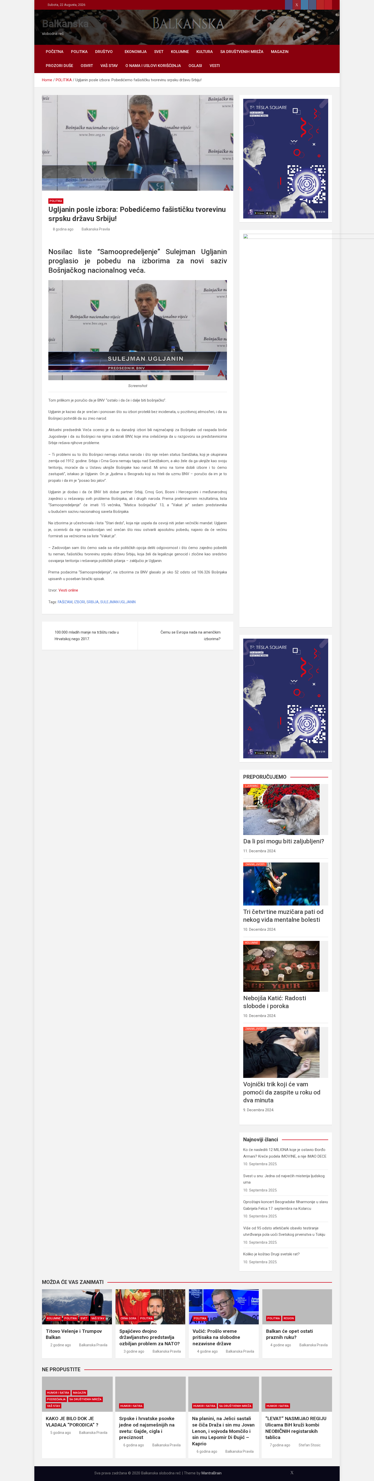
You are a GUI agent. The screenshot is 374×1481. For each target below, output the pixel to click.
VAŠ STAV (109, 65)
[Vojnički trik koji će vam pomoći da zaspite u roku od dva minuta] (281, 1027)
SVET (158, 51)
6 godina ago (133, 1445)
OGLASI (195, 65)
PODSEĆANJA (56, 1399)
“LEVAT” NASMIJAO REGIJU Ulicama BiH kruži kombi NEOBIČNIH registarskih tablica (295, 1428)
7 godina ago (280, 1445)
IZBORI (79, 602)
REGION (289, 1318)
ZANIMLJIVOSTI (255, 864)
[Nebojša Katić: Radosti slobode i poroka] (281, 941)
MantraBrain (212, 1473)
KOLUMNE (180, 51)
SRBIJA (93, 602)
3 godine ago (134, 1351)
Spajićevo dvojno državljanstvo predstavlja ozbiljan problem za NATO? (149, 1337)
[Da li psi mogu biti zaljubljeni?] (281, 784)
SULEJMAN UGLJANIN (118, 602)
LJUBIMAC (251, 786)
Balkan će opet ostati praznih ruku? (289, 1334)
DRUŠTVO (104, 51)
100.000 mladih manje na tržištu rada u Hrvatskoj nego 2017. (87, 635)
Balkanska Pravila (96, 229)
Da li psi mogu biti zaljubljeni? (283, 841)
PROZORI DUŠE (59, 65)
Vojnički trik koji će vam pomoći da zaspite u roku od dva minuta (282, 1092)
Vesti (215, 65)
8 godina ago (63, 229)
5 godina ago (60, 1433)
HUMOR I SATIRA (58, 1392)
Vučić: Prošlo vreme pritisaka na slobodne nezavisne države (216, 1337)
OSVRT (87, 65)
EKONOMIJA (136, 51)
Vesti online (68, 590)
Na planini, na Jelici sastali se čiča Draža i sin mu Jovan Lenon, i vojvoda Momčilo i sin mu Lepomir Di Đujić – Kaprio (223, 1431)
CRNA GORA (128, 1318)
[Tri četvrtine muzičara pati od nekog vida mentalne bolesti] (281, 862)
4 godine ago (207, 1351)
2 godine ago (60, 1345)
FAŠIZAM (65, 602)
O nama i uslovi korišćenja (153, 65)
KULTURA (204, 51)
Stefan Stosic (310, 1445)
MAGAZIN (280, 51)
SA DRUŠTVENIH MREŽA (241, 51)
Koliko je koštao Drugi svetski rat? (271, 1254)
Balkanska (65, 24)
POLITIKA (79, 51)
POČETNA (54, 51)
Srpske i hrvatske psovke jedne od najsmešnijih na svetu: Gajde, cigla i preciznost (147, 1428)
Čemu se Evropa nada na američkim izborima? (191, 635)
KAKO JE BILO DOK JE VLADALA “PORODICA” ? (72, 1422)
